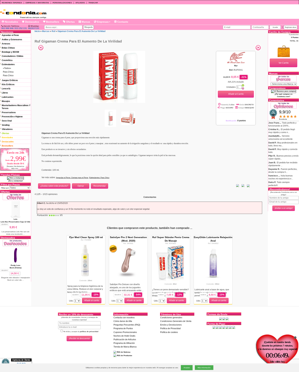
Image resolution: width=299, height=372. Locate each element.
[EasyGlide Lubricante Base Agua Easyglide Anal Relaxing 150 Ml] (213, 262)
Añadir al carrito (91, 300)
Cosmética (7, 60)
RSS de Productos (124, 355)
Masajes (6, 101)
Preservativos (9, 112)
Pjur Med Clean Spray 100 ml (86, 237)
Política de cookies (169, 332)
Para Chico (8, 75)
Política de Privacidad (170, 328)
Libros (5, 93)
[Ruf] (235, 57)
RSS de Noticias (123, 352)
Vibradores (7, 129)
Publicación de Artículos (125, 339)
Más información (204, 368)
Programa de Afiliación (124, 343)
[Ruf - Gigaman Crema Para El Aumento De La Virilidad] (119, 77)
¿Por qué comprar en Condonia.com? (283, 95)
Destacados (31, 21)
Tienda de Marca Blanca (125, 347)
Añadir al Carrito (236, 94)
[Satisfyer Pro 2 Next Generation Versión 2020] (128, 262)
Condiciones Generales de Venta (175, 321)
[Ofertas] (16, 197)
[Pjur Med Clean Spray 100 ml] (86, 259)
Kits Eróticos (8, 84)
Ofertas (70, 21)
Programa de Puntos (123, 328)
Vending (6, 125)
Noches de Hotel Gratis (124, 336)
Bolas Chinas (8, 48)
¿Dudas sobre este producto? (54, 186)
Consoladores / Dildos (12, 56)
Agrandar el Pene (10, 35)
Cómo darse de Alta (123, 321)
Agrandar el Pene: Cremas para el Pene (72, 177)
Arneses (6, 44)
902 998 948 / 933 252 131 (14, 28)
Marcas (85, 21)
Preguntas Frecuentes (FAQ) (127, 325)
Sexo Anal (7, 121)
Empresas (102, 21)
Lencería (6, 88)
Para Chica (8, 72)
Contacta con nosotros (124, 317)
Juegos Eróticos (10, 80)
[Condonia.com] (23, 12)
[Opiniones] (284, 105)
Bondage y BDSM (10, 52)
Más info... (15, 168)
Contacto (122, 21)
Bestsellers (52, 21)
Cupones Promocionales (125, 332)
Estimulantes (8, 64)
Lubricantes (7, 97)
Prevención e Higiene (12, 116)
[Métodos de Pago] (224, 327)
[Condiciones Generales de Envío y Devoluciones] (220, 318)
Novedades (11, 21)
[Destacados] (16, 243)
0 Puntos (294, 37)
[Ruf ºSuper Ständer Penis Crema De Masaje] (171, 262)
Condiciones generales (171, 317)
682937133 (33, 28)
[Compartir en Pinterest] (248, 185)
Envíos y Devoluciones (171, 325)
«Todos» (7, 68)
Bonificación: (236, 121)
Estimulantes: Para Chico (99, 177)
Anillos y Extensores (12, 39)
